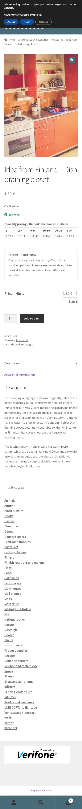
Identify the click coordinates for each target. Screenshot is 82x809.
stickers (9, 687)
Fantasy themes (15, 552)
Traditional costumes (19, 702)
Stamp (9, 676)
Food (8, 573)
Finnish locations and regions (24, 563)
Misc (7, 614)
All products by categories (33, 39)
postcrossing (13, 645)
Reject (27, 21)
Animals (9, 500)
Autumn (9, 506)
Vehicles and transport (20, 713)
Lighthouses (12, 588)
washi (8, 718)
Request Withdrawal (41, 790)
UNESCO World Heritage (20, 707)
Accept (11, 21)
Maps (8, 599)
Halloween (11, 578)
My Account (13, 802)
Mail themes (12, 594)
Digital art (11, 547)
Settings (43, 21)
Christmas (11, 526)
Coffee (9, 531)
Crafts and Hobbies (17, 542)
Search (41, 802)
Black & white (13, 511)
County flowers (15, 537)
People (9, 635)
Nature (9, 625)
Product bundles (15, 650)
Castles (9, 521)
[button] (72, 60)
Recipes (9, 656)
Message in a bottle (17, 609)
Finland (15, 344)
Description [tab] (12, 363)
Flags (7, 568)
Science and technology (20, 666)
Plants (8, 640)
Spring (8, 671)
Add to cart (31, 318)
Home (12, 39)
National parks (14, 619)
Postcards (57, 39)
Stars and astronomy (18, 682)
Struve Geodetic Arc (18, 692)
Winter (9, 723)
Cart (63, 799)
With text (10, 728)
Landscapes (12, 583)
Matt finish (11, 604)
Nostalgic (27, 344)
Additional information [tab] (19, 374)
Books (8, 516)
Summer (10, 697)
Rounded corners (16, 661)
